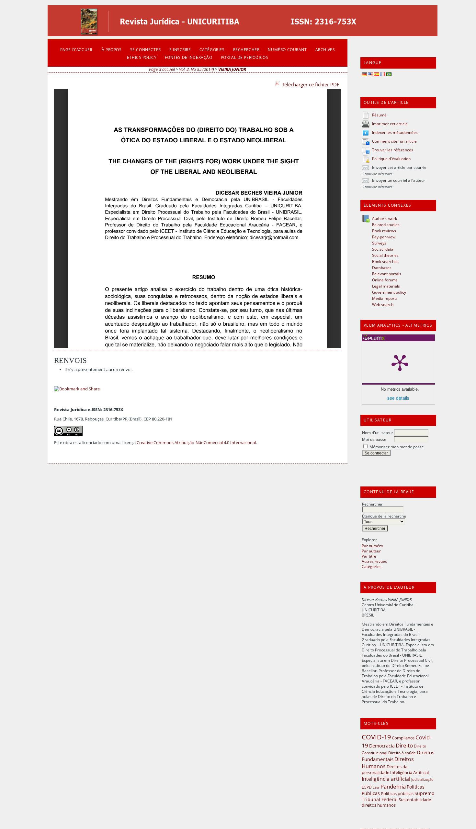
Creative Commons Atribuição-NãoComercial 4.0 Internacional (196, 442)
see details (398, 398)
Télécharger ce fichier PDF (310, 84)
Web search (382, 304)
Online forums (385, 279)
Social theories (385, 255)
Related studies (386, 224)
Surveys (379, 242)
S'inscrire (180, 49)
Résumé (379, 114)
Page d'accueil (76, 49)
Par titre (369, 556)
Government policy (389, 292)
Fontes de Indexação (188, 57)
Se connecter (145, 49)
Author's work (384, 218)
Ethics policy (142, 57)
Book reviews (384, 230)
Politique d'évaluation (391, 158)
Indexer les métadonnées (395, 132)
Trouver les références (392, 149)
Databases (381, 267)
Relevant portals (386, 273)
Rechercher (372, 504)
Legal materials (386, 286)
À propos (112, 49)
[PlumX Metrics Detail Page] (399, 362)
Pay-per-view (383, 236)
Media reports (385, 298)
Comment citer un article (394, 141)
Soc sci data (382, 249)
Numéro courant (287, 49)
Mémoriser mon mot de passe (396, 446)
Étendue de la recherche (384, 515)
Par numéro (372, 545)
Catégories (371, 566)
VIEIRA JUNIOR (232, 69)
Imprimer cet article (390, 123)
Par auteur (371, 550)
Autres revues (374, 561)
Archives (325, 49)
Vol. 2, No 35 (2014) (196, 69)
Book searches (385, 261)
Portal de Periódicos (244, 57)
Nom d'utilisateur (377, 432)
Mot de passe (374, 439)
